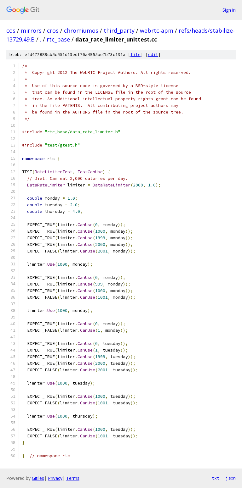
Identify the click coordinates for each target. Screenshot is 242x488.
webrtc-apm (156, 30)
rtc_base (58, 39)
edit (153, 54)
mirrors (31, 30)
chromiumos (81, 30)
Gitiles (38, 478)
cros (53, 30)
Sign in (229, 10)
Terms (72, 478)
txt (215, 478)
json (231, 478)
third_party (119, 30)
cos (10, 30)
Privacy (55, 478)
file (135, 54)
